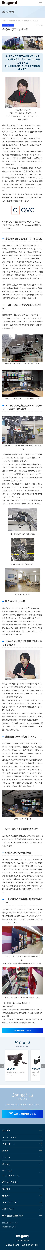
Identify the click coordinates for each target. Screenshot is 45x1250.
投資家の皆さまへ (10, 1182)
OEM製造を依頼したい (12, 1215)
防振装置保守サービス (10, 1223)
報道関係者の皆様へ (9, 1227)
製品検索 (6, 1130)
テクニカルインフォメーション (11, 1173)
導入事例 (12, 20)
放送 (19, 20)
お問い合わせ (8, 1209)
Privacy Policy (23, 1240)
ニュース (6, 1157)
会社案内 (6, 1195)
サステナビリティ (10, 1202)
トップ (4, 20)
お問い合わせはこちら (25, 1113)
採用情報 (6, 1188)
